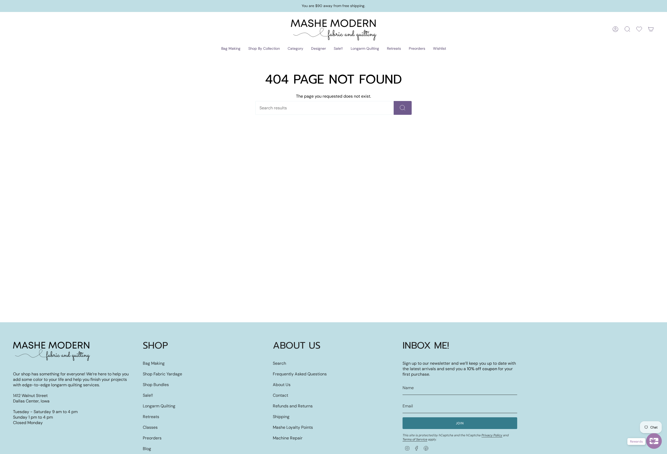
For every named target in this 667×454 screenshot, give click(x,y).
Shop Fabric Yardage (162, 374)
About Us (282, 384)
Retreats (151, 416)
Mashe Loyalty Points (293, 427)
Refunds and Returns (293, 406)
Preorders (152, 438)
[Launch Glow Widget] (654, 441)
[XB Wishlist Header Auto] (639, 29)
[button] (230, 48)
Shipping (281, 416)
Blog (147, 448)
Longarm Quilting (159, 406)
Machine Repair (287, 438)
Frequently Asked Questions (300, 374)
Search (279, 363)
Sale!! (148, 395)
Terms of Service (415, 439)
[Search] (403, 108)
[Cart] (651, 29)
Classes (150, 427)
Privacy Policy (491, 435)
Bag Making (154, 363)
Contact (280, 395)
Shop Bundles (156, 384)
